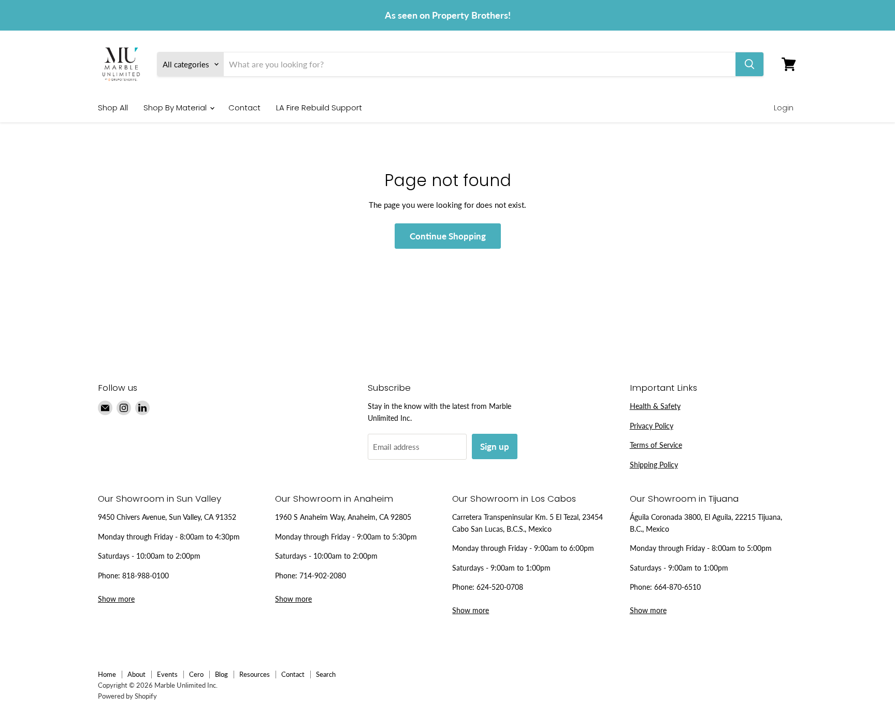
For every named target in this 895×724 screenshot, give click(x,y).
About (136, 674)
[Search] (749, 64)
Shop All (113, 107)
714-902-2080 (322, 575)
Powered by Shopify (127, 696)
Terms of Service (656, 445)
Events (167, 674)
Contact (244, 107)
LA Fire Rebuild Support (319, 107)
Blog (221, 674)
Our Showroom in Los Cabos (514, 498)
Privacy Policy (651, 425)
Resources (254, 674)
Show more (116, 598)
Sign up (494, 446)
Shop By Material (176, 107)
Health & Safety (655, 406)
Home (107, 674)
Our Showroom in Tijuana (684, 498)
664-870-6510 (677, 587)
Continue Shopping (448, 236)
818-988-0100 (145, 575)
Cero (196, 674)
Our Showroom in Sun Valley (159, 498)
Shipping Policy (654, 464)
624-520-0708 (500, 587)
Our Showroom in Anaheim (334, 498)
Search (326, 674)
